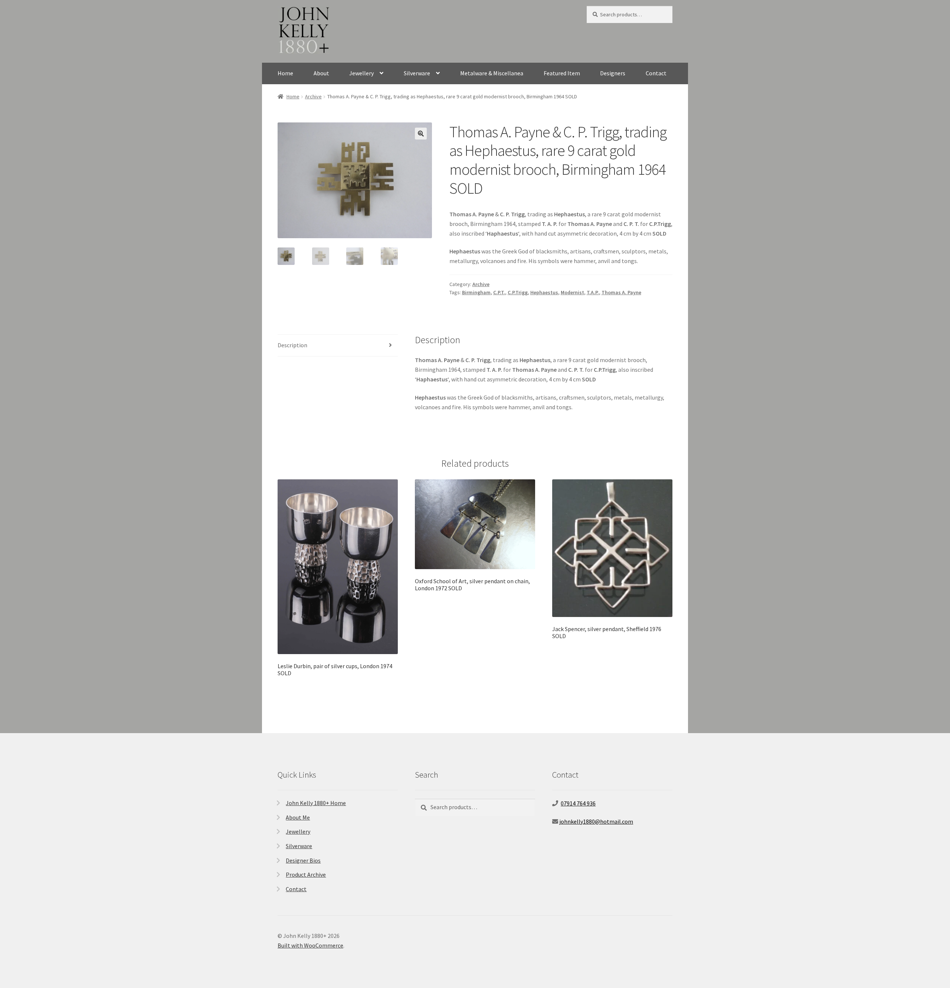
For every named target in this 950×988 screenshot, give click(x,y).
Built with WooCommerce (310, 945)
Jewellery (361, 73)
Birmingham (476, 292)
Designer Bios (303, 860)
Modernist (572, 292)
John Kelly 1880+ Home (316, 803)
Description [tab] (292, 345)
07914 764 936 (578, 803)
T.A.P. (593, 292)
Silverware (417, 73)
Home (285, 73)
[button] (421, 133)
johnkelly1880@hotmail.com (596, 821)
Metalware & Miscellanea (491, 73)
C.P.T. (499, 292)
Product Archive (306, 874)
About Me (298, 817)
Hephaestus (544, 292)
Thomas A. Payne (621, 292)
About (321, 73)
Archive (313, 96)
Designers (612, 73)
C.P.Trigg (518, 292)
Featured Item (562, 73)
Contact (656, 73)
